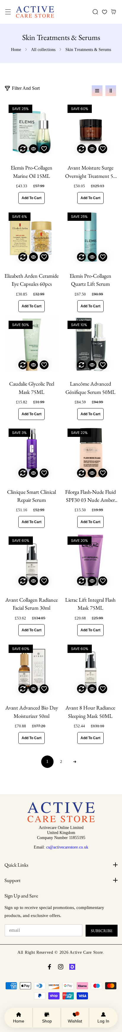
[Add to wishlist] (44, 148)
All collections (43, 49)
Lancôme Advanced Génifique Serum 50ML (90, 387)
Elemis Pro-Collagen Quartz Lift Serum (90, 279)
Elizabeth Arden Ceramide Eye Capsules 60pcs (31, 279)
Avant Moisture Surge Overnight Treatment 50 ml (90, 172)
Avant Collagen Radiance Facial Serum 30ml (31, 603)
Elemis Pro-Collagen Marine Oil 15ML (31, 171)
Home (16, 49)
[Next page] (74, 761)
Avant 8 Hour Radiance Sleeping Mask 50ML (90, 711)
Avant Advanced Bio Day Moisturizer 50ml (31, 711)
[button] (7, 12)
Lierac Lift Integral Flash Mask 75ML (90, 603)
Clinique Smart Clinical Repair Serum (31, 495)
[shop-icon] (72, 966)
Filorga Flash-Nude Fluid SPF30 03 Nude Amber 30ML (90, 496)
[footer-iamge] (61, 821)
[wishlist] (104, 12)
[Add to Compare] (22, 148)
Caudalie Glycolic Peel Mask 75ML (31, 387)
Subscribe (102, 930)
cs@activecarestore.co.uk (67, 847)
